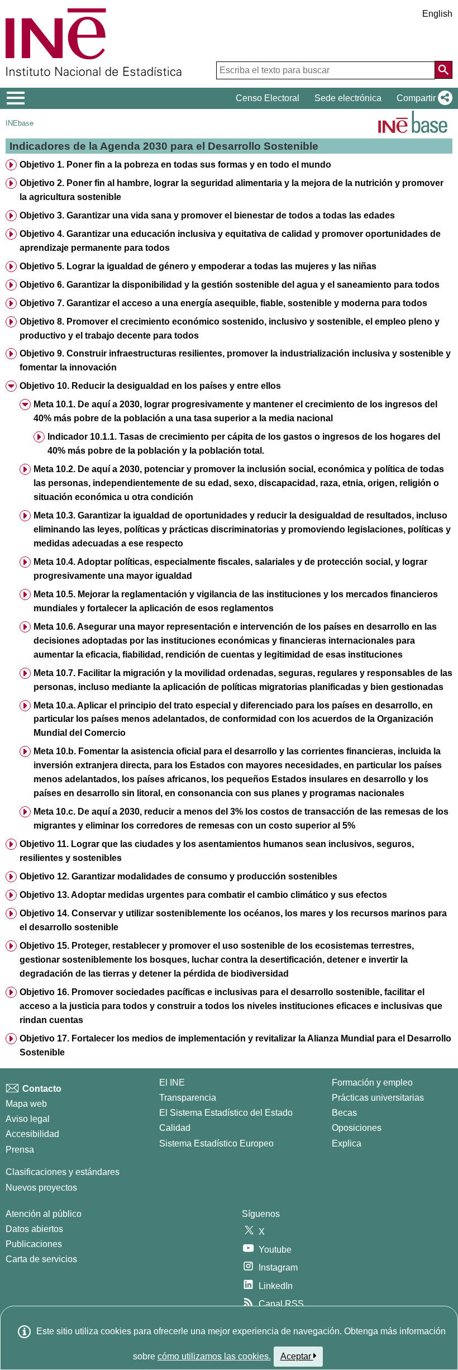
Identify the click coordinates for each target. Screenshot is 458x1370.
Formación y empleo (372, 1082)
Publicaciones (34, 1244)
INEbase (20, 123)
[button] (422, 98)
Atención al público (44, 1214)
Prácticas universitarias (378, 1097)
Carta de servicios (41, 1259)
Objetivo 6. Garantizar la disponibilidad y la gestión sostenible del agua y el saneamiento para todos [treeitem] (230, 284)
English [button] (437, 13)
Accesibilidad (32, 1134)
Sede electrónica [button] (347, 98)
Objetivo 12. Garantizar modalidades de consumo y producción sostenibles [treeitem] (178, 876)
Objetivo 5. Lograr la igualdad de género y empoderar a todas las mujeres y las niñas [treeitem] (198, 266)
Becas (344, 1112)
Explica (346, 1143)
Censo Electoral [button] (267, 98)
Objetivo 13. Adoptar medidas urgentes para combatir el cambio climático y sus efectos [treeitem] (203, 895)
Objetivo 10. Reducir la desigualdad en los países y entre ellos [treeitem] (150, 386)
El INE (172, 1082)
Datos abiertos (34, 1229)
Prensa (20, 1149)
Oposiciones (356, 1128)
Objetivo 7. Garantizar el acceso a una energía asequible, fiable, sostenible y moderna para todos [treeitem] (223, 303)
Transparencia (187, 1097)
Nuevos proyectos (41, 1187)
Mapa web (26, 1104)
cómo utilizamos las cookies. (214, 1356)
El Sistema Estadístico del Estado (226, 1112)
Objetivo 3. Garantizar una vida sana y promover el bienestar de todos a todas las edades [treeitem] (207, 215)
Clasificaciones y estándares (63, 1172)
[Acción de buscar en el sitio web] (443, 70)
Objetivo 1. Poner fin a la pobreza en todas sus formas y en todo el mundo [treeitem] (175, 164)
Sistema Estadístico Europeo (216, 1143)
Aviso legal (28, 1119)
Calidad (174, 1128)
